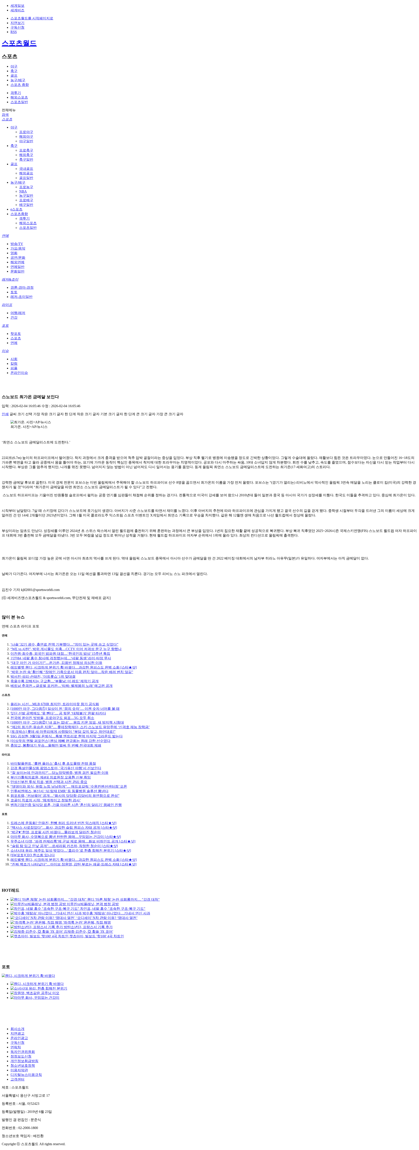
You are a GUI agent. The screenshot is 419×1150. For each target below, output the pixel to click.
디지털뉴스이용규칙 (26, 1075)
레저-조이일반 (21, 297)
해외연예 (17, 262)
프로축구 (26, 150)
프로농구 (26, 187)
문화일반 (17, 271)
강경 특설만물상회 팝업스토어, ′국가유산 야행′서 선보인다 (55, 768)
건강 (13, 317)
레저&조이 (10, 279)
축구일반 (26, 159)
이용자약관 (19, 1070)
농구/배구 (17, 80)
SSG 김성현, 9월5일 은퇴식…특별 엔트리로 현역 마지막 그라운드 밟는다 (66, 736)
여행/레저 (17, 313)
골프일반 (26, 178)
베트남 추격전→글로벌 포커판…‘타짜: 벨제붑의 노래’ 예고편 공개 (61, 686)
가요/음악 (17, 248)
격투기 (15, 93)
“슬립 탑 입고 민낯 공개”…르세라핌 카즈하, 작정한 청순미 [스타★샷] (64, 846)
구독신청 (17, 27)
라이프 (7, 305)
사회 (13, 359)
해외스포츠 (19, 97)
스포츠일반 (19, 102)
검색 (5, 114)
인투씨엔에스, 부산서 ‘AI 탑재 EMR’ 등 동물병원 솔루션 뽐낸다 (59, 791)
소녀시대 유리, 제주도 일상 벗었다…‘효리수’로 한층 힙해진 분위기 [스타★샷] (70, 850)
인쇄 (5, 414)
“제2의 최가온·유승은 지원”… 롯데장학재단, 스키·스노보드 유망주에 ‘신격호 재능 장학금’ (80, 727)
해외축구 (26, 155)
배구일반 (26, 205)
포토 (5, 325)
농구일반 (26, 195)
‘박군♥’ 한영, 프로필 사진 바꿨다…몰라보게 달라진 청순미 (55, 832)
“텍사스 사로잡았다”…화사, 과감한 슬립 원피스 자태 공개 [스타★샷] (63, 827)
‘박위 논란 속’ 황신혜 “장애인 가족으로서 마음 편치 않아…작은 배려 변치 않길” (71, 672)
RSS (13, 32)
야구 (13, 66)
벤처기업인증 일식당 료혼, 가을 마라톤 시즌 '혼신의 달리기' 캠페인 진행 (66, 805)
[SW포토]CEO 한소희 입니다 (32, 855)
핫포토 (15, 333)
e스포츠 (16, 209)
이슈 (5, 351)
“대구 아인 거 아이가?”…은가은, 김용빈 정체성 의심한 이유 (56, 663)
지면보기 (17, 23)
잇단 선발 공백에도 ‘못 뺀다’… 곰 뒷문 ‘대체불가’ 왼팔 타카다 (58, 713)
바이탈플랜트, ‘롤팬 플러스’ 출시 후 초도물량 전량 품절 (53, 763)
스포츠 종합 (19, 85)
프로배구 (26, 200)
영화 (13, 253)
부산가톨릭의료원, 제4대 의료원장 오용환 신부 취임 (50, 777)
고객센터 (17, 1079)
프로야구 (26, 132)
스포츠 (7, 119)
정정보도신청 (20, 1056)
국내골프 (26, 168)
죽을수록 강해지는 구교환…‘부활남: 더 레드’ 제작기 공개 (54, 681)
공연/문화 (17, 257)
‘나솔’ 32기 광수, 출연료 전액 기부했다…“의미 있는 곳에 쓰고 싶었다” (64, 644)
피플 (13, 368)
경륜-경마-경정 (22, 287)
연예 (5, 236)
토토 (13, 292)
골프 (13, 75)
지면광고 (17, 1033)
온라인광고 (19, 1038)
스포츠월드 (19, 43)
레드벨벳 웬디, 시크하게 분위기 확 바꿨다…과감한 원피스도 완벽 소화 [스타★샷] (73, 667)
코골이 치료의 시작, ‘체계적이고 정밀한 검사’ (45, 800)
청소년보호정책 (22, 1065)
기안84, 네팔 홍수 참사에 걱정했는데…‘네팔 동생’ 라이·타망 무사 (60, 658)
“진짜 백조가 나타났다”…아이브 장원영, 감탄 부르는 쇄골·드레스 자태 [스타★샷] (73, 864)
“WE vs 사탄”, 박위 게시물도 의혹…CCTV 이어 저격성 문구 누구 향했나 (66, 649)
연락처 (15, 1047)
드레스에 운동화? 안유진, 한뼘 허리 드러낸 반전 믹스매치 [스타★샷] (63, 823)
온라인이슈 (19, 373)
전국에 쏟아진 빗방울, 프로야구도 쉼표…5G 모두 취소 (52, 718)
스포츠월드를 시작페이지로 (31, 18)
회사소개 (17, 1029)
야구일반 (26, 141)
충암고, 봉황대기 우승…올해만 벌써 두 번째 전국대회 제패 (55, 745)
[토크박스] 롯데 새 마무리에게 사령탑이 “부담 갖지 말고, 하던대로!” (62, 731)
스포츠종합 (19, 214)
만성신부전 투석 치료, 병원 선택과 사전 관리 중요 (48, 782)
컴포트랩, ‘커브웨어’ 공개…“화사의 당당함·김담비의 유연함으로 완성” (64, 795)
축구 (13, 71)
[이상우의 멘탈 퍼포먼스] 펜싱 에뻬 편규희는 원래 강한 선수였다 (60, 741)
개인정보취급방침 (24, 1061)
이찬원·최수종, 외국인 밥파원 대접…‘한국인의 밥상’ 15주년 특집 (60, 653)
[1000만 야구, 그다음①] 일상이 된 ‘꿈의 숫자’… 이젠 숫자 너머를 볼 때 (65, 708)
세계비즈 (17, 10)
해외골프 (26, 173)
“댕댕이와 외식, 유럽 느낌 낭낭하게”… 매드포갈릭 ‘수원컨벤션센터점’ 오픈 (68, 786)
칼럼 (13, 363)
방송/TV (16, 244)
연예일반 (17, 267)
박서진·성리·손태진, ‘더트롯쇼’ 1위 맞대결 (43, 676)
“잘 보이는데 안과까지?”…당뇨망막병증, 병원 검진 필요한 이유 (59, 773)
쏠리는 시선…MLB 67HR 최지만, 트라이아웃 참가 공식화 (54, 704)
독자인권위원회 (22, 1052)
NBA (23, 191)
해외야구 (26, 136)
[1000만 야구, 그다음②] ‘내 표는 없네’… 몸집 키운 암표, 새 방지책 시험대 (67, 722)
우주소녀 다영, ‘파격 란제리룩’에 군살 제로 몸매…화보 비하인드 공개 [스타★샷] (72, 841)
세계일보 (17, 5)
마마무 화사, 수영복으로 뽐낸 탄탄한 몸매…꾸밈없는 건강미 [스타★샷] (65, 837)
